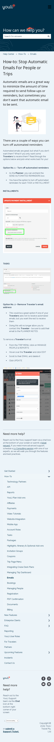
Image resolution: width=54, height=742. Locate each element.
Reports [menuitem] (10, 492)
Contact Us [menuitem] (9, 663)
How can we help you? (23, 30)
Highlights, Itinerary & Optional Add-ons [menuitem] (25, 546)
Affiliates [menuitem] (11, 503)
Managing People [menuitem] (15, 588)
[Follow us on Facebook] (43, 679)
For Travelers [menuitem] (10, 642)
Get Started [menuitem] (9, 471)
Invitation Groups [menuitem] (15, 551)
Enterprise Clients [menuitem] (12, 620)
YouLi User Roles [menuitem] (12, 636)
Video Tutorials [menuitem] (14, 513)
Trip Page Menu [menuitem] (14, 562)
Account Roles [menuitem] (14, 529)
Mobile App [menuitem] (12, 524)
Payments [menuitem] (11, 508)
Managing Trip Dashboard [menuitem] (19, 572)
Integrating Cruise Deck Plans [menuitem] (20, 567)
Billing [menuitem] (10, 609)
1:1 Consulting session (24, 448)
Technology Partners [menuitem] (16, 482)
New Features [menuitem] (10, 615)
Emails (33, 54)
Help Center (8, 54)
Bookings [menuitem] (11, 583)
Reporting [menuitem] (8, 631)
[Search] (48, 36)
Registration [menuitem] (12, 594)
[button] (49, 471)
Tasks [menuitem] (9, 535)
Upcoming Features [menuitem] (13, 652)
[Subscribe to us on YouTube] (43, 684)
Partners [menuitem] (8, 647)
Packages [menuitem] (11, 540)
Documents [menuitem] (12, 604)
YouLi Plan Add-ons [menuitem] (16, 498)
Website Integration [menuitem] (16, 519)
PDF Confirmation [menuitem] (15, 599)
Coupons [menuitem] (11, 556)
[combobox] (24, 36)
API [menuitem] (8, 487)
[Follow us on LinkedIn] (49, 684)
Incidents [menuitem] (8, 658)
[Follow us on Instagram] (49, 679)
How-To (22, 54)
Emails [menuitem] (10, 578)
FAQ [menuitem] (6, 626)
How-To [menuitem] (8, 476)
